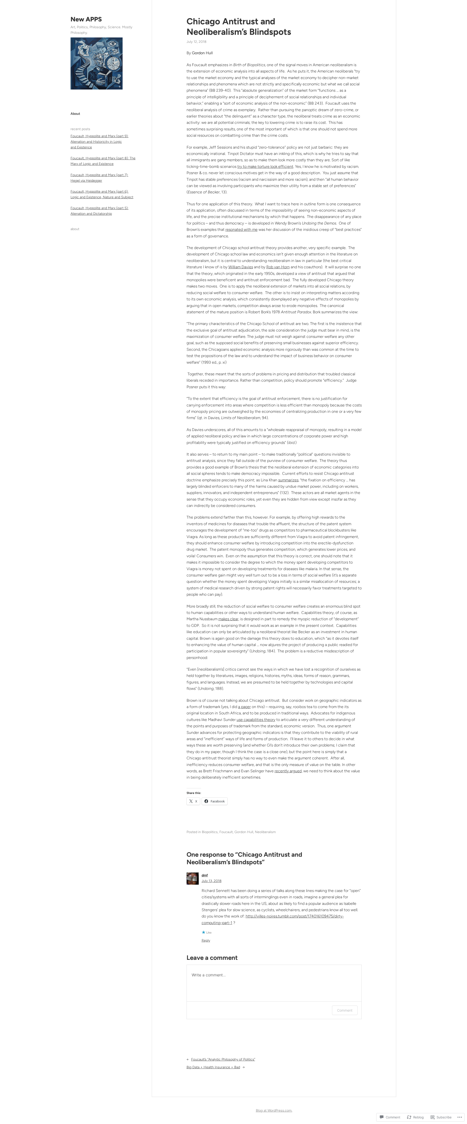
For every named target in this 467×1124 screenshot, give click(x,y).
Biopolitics (210, 832)
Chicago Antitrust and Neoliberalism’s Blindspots (239, 26)
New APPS (86, 19)
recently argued (288, 771)
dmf (205, 875)
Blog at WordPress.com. (274, 1110)
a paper (244, 706)
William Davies (240, 267)
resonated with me (241, 229)
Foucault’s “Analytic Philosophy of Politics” (223, 1059)
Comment (344, 1010)
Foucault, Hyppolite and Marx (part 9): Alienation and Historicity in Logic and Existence (99, 141)
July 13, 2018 (212, 881)
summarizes (288, 480)
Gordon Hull (243, 832)
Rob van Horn (278, 267)
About (75, 114)
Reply (206, 940)
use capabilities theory (256, 719)
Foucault (226, 832)
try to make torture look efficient (265, 166)
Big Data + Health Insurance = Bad (213, 1067)
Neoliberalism (265, 832)
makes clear (228, 619)
